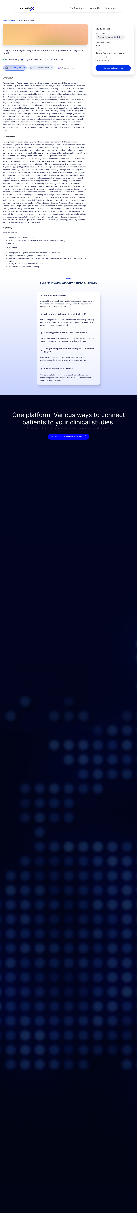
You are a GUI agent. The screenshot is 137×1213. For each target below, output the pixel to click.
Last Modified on (102, 57)
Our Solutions (76, 8)
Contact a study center (113, 68)
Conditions (100, 33)
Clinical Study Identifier (105, 42)
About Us (95, 8)
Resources (110, 8)
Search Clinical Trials (11, 21)
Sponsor (99, 50)
